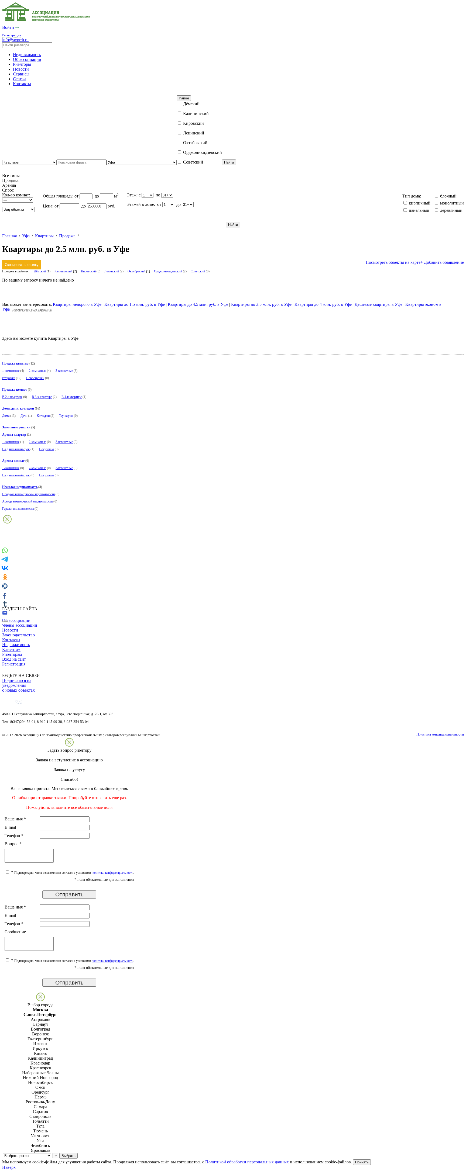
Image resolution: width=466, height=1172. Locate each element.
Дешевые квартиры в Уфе (378, 304)
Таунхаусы (66, 416)
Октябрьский (136, 271)
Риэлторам (12, 654)
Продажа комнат (14, 389)
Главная (9, 236)
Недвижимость (27, 54)
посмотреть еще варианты (32, 309)
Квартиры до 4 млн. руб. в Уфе (323, 304)
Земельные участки (16, 427)
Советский (198, 271)
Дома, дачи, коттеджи (18, 408)
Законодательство (18, 635)
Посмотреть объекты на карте (393, 262)
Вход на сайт (14, 659)
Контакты (22, 83)
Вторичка (8, 378)
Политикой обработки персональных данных (247, 1162)
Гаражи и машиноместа (18, 509)
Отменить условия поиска (26, 294)
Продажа (67, 236)
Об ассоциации (27, 59)
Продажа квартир (15, 363)
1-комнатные (10, 371)
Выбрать (68, 1156)
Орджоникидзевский (168, 271)
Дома (5, 416)
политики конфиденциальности (112, 873)
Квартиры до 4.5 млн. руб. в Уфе (198, 304)
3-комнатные (64, 371)
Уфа (26, 236)
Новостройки (35, 378)
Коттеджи (43, 416)
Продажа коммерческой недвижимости (28, 494)
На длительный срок (16, 449)
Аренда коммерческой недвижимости (27, 501)
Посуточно (46, 449)
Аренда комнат (13, 461)
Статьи (19, 79)
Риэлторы (22, 64)
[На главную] (46, 20)
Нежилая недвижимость (19, 487)
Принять (362, 1162)
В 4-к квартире (71, 397)
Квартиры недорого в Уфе (77, 304)
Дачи (23, 416)
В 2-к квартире (12, 397)
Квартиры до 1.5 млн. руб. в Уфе (134, 304)
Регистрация (11, 35)
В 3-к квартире (42, 397)
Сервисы (21, 74)
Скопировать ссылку (22, 265)
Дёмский (40, 271)
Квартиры (44, 236)
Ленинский (111, 271)
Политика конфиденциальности (440, 734)
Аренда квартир (14, 434)
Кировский (88, 271)
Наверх (9, 1167)
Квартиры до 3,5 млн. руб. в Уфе (261, 304)
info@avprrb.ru (15, 39)
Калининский (63, 271)
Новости (21, 69)
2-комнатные (37, 371)
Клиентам (11, 649)
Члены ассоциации (19, 625)
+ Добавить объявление (442, 262)
